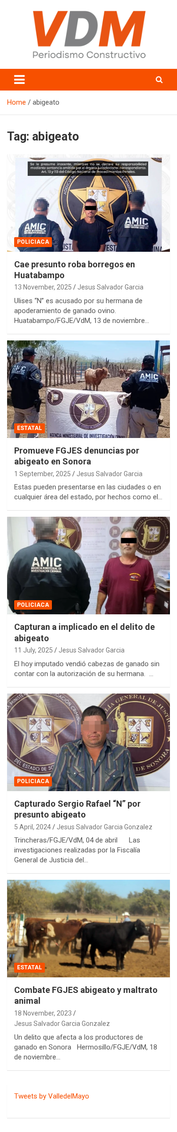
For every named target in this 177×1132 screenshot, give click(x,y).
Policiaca (33, 242)
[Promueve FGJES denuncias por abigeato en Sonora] (88, 389)
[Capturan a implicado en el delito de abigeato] (88, 566)
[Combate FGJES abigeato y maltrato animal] (88, 928)
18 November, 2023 (43, 1013)
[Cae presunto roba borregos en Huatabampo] (88, 203)
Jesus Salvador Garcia (110, 287)
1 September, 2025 (42, 474)
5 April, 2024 (32, 827)
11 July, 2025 (33, 650)
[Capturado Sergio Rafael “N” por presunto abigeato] (88, 742)
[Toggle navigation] (19, 80)
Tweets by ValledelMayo (51, 1096)
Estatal (29, 428)
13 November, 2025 (43, 287)
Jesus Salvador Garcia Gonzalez (104, 827)
